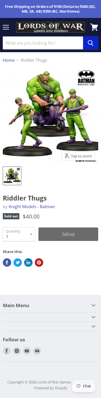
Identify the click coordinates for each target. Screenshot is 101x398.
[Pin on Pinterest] (39, 262)
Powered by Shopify (50, 387)
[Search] (90, 42)
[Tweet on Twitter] (17, 262)
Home (9, 60)
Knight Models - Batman (32, 206)
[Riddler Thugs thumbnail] (12, 176)
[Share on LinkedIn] (28, 262)
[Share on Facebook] (7, 262)
